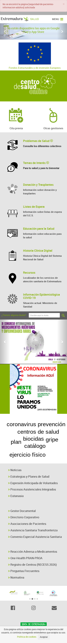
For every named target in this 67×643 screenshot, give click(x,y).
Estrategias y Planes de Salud (29, 476)
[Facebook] (12, 607)
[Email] (54, 607)
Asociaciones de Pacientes (28, 524)
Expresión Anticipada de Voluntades (34, 483)
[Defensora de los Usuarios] (13, 592)
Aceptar (44, 636)
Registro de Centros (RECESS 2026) (33, 564)
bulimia (55, 450)
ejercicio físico (27, 454)
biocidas (33, 438)
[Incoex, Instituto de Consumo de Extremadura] (27, 592)
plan (16, 442)
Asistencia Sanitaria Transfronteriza (34, 530)
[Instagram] (33, 607)
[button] (5, 31)
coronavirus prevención (36, 424)
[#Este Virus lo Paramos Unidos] (33, 389)
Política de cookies (26, 636)
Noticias (15, 470)
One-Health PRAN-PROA (26, 558)
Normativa (17, 577)
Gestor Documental (23, 511)
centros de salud (38, 431)
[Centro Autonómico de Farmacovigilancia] (53, 593)
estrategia (13, 448)
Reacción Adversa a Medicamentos (33, 551)
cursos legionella (40, 460)
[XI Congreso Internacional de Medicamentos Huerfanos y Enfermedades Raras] (33, 342)
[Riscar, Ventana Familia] (40, 592)
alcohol (9, 431)
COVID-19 (27, 416)
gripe (52, 439)
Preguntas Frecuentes (24, 571)
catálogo (35, 446)
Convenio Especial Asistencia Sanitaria (36, 537)
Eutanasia (17, 496)
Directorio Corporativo (24, 517)
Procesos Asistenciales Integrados (33, 489)
